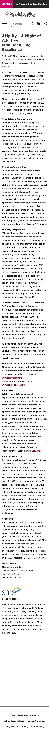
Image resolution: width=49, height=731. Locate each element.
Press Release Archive (28, 715)
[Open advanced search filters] (38, 24)
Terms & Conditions (36, 721)
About (13, 715)
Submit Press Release (14, 721)
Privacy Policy (37, 726)
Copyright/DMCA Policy (16, 726)
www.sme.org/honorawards (15, 381)
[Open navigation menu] (4, 23)
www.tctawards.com (12, 377)
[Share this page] (45, 23)
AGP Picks (7, 4)
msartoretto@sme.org (12, 574)
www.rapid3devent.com (13, 385)
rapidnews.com (26, 554)
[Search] (32, 24)
